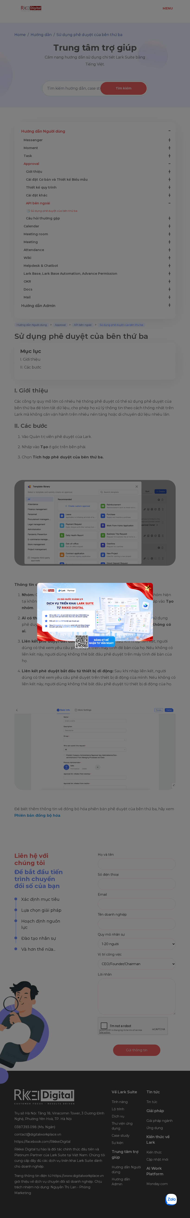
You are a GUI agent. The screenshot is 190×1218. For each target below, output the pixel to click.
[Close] (148, 587)
